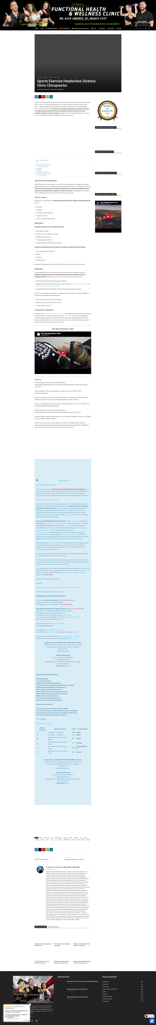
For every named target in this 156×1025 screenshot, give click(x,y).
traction (83, 839)
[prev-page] (36, 966)
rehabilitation (67, 839)
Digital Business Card (63, 651)
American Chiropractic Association (54, 313)
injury (85, 837)
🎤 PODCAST (101, 28)
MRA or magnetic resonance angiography (48, 286)
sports (78, 839)
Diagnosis (39, 170)
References (43, 175)
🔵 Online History (51, 28)
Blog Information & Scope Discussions (47, 500)
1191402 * (63, 613)
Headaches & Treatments (52, 32)
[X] (143, 28)
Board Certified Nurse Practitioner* (55, 630)
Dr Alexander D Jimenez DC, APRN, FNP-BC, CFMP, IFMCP (51, 89)
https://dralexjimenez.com (51, 869)
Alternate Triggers (43, 166)
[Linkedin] (137, 28)
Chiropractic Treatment (43, 172)
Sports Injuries (58, 77)
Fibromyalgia (51, 528)
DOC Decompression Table (44, 174)
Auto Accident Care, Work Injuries (56, 523)
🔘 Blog (93, 28)
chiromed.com (68, 514)
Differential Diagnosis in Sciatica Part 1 (77, 989)
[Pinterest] (140, 28)
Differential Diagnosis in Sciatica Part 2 (77, 997)
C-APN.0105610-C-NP (73, 617)
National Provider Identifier (44, 723)
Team (42, 28)
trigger (88, 839)
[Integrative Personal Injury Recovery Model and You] (43, 936)
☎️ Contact (110, 28)
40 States (75, 632)
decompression (58, 837)
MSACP (51, 587)
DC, (47, 587)
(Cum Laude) (73, 638)
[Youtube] (145, 28)
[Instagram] (134, 28)
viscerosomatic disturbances (70, 534)
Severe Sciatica (67, 525)
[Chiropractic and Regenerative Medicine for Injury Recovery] (63, 954)
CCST (65, 587)
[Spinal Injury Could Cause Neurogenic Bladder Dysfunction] (62, 983)
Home (36, 28)
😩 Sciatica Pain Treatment (80, 28)
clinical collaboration (56, 543)
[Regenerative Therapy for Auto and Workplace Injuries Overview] (82, 954)
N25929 (60, 619)
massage (37, 839)
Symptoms (39, 168)
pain (56, 839)
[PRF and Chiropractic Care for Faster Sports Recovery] (43, 954)
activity (40, 837)
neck (47, 839)
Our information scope (42, 532)
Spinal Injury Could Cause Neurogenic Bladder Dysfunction (82, 981)
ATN (77, 587)
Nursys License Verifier (57, 623)
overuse (51, 839)
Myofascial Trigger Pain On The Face (74, 859)
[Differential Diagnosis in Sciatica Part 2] (62, 999)
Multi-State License (51, 632)
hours (81, 837)
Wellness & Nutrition (72, 521)
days (52, 837)
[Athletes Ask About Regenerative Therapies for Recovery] (82, 936)
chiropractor (46, 837)
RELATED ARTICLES (41, 927)
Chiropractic (41, 32)
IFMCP (69, 587)
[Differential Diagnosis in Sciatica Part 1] (62, 991)
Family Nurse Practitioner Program (70, 636)
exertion (70, 837)
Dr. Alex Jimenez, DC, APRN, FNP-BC (72, 572)
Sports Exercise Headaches (43, 164)
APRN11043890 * (67, 615)
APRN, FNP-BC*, (58, 587)
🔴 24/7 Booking (64, 28)
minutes (42, 839)
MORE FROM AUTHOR (53, 927)
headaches (67, 316)
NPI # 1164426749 (63, 664)
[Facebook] (132, 28)
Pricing (119, 28)
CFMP (73, 587)
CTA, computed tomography (79, 284)
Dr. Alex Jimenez (41, 587)
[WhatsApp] (47, 96)
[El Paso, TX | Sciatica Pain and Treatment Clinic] (78, 13)
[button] (149, 28)
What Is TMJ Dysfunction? (42, 859)
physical (60, 839)
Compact (45, 611)
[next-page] (38, 966)
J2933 (67, 666)
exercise (65, 837)
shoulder (73, 839)
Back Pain (81, 523)
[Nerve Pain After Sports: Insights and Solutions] (63, 936)
